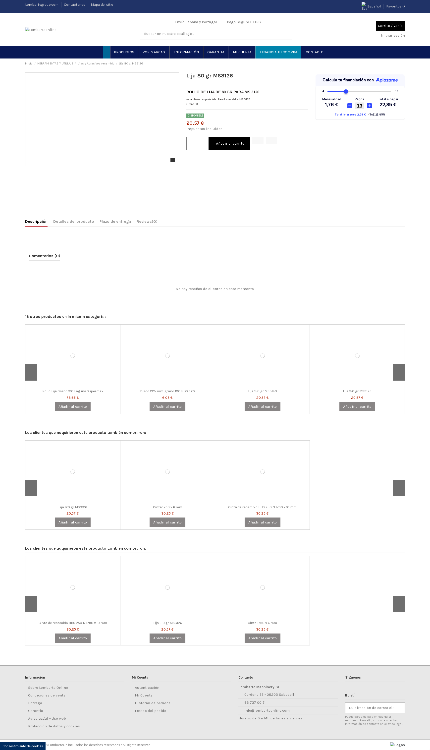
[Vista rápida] (75, 385)
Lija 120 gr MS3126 (72, 507)
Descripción (36, 221)
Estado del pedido (150, 710)
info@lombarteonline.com (267, 710)
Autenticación (147, 687)
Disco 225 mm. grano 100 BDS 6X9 (167, 391)
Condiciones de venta (46, 695)
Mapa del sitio (102, 4)
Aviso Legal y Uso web (47, 718)
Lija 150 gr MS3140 (262, 391)
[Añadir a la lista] (258, 140)
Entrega (35, 703)
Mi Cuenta (144, 695)
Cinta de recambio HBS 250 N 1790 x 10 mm (262, 507)
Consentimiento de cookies (22, 746)
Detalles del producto (73, 221)
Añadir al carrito (230, 143)
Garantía (35, 710)
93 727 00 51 (255, 702)
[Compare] (72, 385)
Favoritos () (395, 6)
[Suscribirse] (401, 708)
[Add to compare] (271, 140)
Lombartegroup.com (42, 4)
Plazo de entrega (115, 221)
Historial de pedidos (152, 703)
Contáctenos (75, 4)
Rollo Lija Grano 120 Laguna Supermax (72, 391)
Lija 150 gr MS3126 (357, 391)
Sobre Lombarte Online (48, 687)
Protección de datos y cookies (54, 726)
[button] (124, 52)
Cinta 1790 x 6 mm (167, 507)
